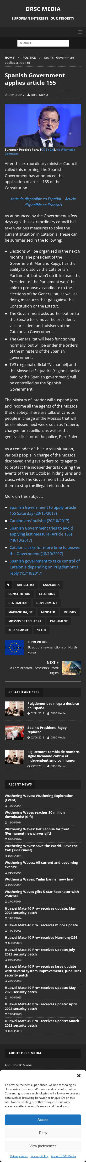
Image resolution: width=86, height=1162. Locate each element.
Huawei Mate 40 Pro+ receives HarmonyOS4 (41, 937)
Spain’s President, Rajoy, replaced (47, 729)
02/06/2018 (37, 737)
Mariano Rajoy (20, 612)
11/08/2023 (15, 930)
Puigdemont (18, 630)
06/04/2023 (15, 1031)
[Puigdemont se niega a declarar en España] (14, 708)
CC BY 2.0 (47, 150)
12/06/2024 (15, 805)
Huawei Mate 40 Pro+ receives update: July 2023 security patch (40, 951)
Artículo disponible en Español (36, 199)
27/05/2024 (15, 901)
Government (46, 603)
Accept (43, 1120)
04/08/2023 (15, 959)
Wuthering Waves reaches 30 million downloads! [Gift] (35, 814)
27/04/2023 (15, 1014)
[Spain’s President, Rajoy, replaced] (14, 733)
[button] (78, 1075)
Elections (47, 594)
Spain (41, 630)
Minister (48, 612)
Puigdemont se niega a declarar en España (53, 705)
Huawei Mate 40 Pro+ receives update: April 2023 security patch (41, 1006)
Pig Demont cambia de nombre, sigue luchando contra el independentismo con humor (53, 756)
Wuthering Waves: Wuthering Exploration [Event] (39, 797)
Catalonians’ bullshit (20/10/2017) (39, 520)
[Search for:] (43, 43)
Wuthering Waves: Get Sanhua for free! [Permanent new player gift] (37, 831)
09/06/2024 (15, 839)
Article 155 (25, 585)
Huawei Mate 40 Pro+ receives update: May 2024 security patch (40, 910)
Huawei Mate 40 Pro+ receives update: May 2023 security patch (40, 989)
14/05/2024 (15, 918)
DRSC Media (39, 95)
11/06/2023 (15, 997)
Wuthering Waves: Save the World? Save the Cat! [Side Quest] (41, 848)
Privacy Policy (19, 1156)
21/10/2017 (16, 95)
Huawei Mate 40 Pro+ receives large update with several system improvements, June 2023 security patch (43, 970)
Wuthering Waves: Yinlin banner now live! (39, 879)
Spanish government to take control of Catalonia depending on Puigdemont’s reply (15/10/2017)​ (45, 567)
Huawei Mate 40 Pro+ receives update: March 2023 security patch (42, 1023)
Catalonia (51, 585)
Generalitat (18, 603)
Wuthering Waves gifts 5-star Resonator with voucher (42, 893)
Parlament (59, 621)
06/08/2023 (15, 943)
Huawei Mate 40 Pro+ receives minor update (41, 925)
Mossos (70, 612)
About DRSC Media (63, 1156)
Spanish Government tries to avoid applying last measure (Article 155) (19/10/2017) (41, 534)
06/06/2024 (15, 884)
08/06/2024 (15, 872)
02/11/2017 (37, 713)
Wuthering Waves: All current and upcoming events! (41, 864)
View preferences (43, 1146)
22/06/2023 (15, 980)
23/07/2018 (37, 766)
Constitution (19, 594)
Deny (43, 1133)
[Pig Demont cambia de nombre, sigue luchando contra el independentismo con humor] (14, 757)
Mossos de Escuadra (24, 621)
